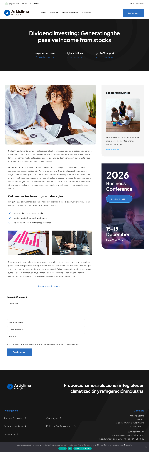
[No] (146, 447)
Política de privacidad (83, 448)
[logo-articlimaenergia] (19, 384)
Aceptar (63, 448)
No (70, 448)
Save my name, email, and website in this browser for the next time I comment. (44, 344)
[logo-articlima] (16, 9)
